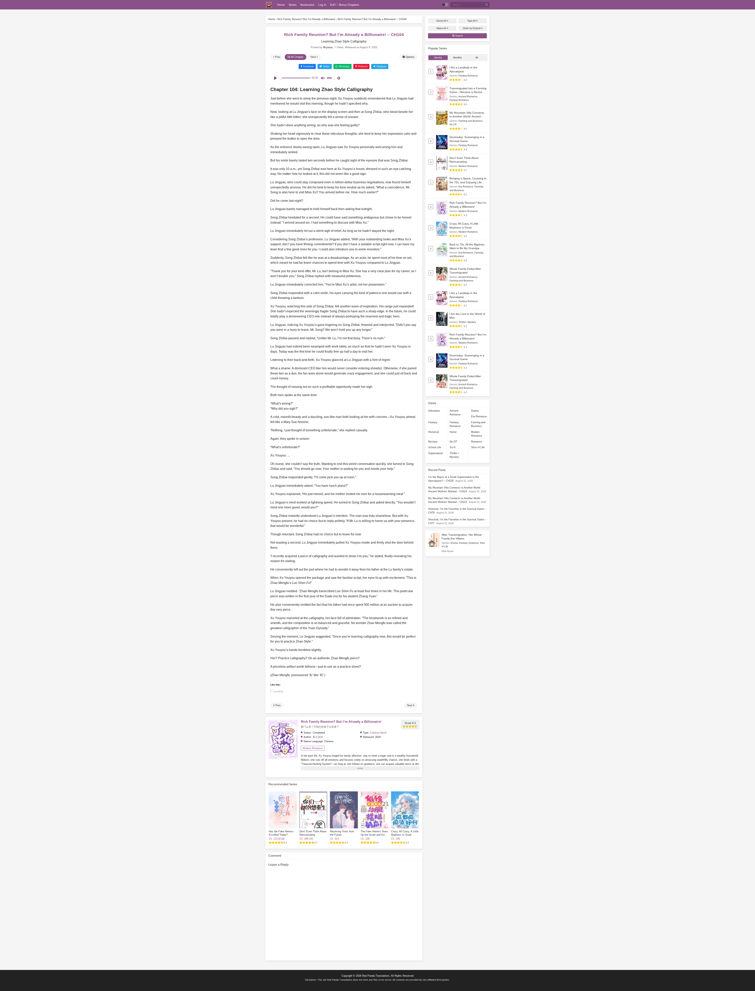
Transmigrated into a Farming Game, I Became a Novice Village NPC (467, 92)
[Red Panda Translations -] (268, 4)
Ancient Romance (467, 96)
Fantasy (432, 422)
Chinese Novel (378, 732)
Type (471, 20)
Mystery (432, 441)
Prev (277, 56)
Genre (441, 20)
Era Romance (466, 186)
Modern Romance (313, 748)
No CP (453, 124)
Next (314, 56)
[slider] (295, 78)
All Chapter (296, 56)
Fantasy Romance (468, 75)
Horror (453, 432)
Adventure (434, 410)
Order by (471, 28)
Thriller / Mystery (467, 322)
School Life (434, 447)
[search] (486, 5)
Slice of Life (478, 447)
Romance (476, 441)
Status (441, 28)
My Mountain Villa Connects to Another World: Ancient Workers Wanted (466, 116)
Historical (433, 432)
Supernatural (435, 453)
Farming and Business (470, 121)
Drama (475, 410)
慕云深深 (318, 737)
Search (459, 35)
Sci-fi (453, 447)
